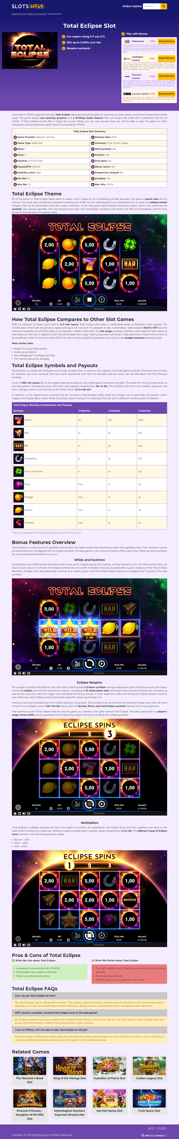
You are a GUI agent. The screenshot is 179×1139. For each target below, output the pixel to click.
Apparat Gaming (19, 14)
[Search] (163, 6)
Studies (161, 1128)
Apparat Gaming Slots (37, 14)
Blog (151, 1128)
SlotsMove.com (40, 1135)
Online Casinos (132, 6)
